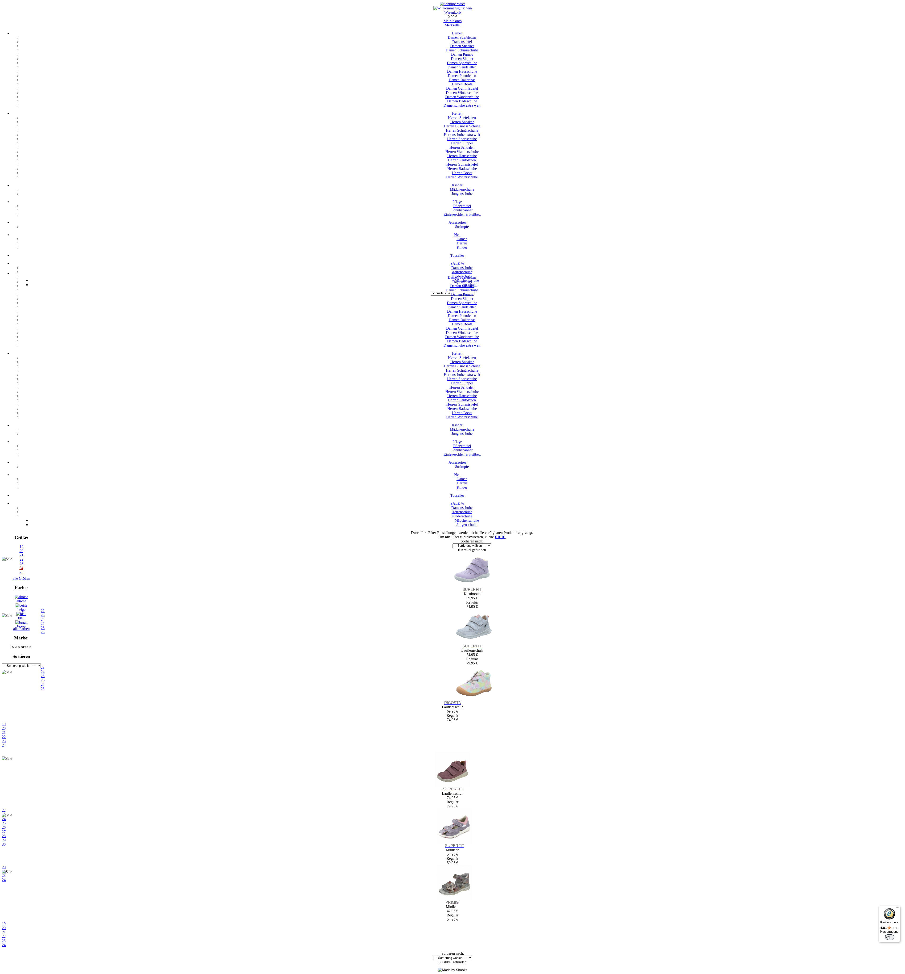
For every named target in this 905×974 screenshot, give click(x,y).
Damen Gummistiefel (462, 88)
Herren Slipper (462, 143)
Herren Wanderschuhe (462, 152)
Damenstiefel (462, 42)
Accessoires (457, 222)
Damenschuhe (462, 268)
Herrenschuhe (462, 512)
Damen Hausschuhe (462, 71)
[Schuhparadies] (452, 4)
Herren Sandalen (461, 147)
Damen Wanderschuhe (462, 97)
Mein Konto (453, 21)
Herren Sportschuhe (462, 139)
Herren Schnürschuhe (462, 130)
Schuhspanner (462, 210)
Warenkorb (452, 12)
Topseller (457, 255)
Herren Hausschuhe (462, 156)
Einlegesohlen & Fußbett (462, 214)
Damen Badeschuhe (462, 101)
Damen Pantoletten (462, 76)
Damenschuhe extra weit (462, 105)
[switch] (889, 937)
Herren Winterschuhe (462, 177)
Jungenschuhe (462, 194)
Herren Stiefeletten (462, 118)
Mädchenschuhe (462, 189)
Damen (457, 33)
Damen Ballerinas (462, 80)
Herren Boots (462, 173)
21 (4, 732)
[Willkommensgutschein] (452, 8)
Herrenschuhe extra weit (462, 135)
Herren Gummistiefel (462, 164)
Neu (457, 235)
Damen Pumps (462, 54)
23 (4, 741)
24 (4, 745)
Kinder (457, 185)
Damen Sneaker (462, 46)
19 (21, 547)
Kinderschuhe (462, 516)
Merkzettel (453, 25)
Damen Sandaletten (462, 67)
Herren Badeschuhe (462, 169)
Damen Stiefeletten (462, 37)
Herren (457, 113)
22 (4, 737)
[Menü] (897, 908)
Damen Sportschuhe (462, 63)
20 (21, 551)
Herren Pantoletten (462, 160)
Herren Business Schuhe (462, 126)
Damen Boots (462, 84)
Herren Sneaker (462, 122)
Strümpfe (462, 227)
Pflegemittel (462, 206)
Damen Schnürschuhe (462, 50)
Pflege (457, 202)
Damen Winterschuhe (462, 93)
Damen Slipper (462, 59)
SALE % (457, 263)
